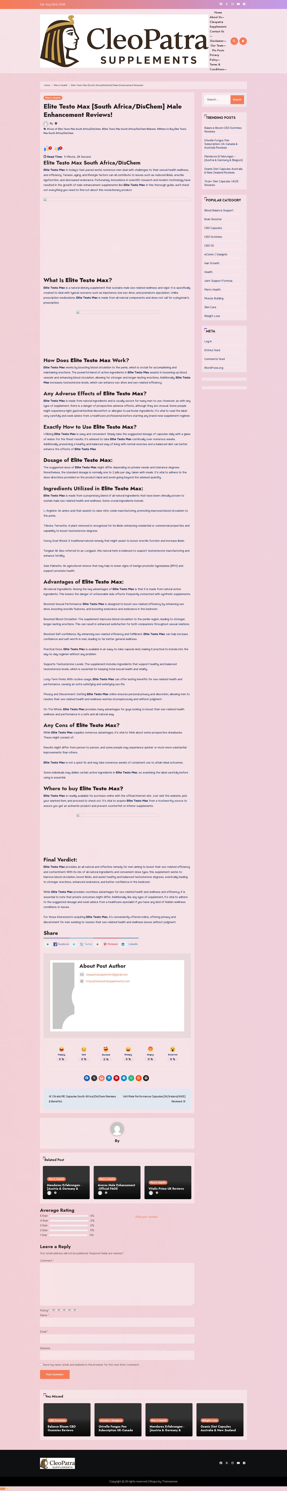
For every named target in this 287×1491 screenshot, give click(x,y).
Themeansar (169, 1481)
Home (218, 12)
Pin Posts (218, 50)
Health (208, 272)
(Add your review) (146, 1217)
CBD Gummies (213, 237)
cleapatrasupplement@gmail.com (107, 974)
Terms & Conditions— (218, 67)
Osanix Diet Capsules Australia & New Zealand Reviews (223, 170)
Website (45, 1348)
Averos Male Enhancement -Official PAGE (116, 1187)
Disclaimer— (218, 41)
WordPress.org (213, 368)
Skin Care (210, 307)
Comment (47, 1260)
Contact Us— (217, 34)
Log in (208, 341)
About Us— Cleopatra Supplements (218, 22)
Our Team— (218, 45)
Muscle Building (214, 298)
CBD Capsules (213, 228)
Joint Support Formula (218, 281)
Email (44, 1331)
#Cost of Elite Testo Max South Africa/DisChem (74, 129)
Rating (44, 1310)
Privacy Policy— (215, 57)
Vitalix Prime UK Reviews (166, 1189)
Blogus (153, 1481)
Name (44, 1315)
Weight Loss (212, 316)
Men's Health (53, 97)
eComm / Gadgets (216, 254)
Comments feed (214, 359)
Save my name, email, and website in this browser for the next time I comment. (91, 1364)
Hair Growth (212, 263)
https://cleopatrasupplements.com (108, 981)
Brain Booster (213, 219)
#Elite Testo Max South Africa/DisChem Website (129, 129)
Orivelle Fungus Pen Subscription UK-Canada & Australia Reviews (221, 144)
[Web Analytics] (6, 1488)
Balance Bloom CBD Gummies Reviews (62, 1428)
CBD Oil (209, 245)
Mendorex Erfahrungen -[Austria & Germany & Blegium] (64, 1188)
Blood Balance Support (219, 210)
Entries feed (212, 350)
